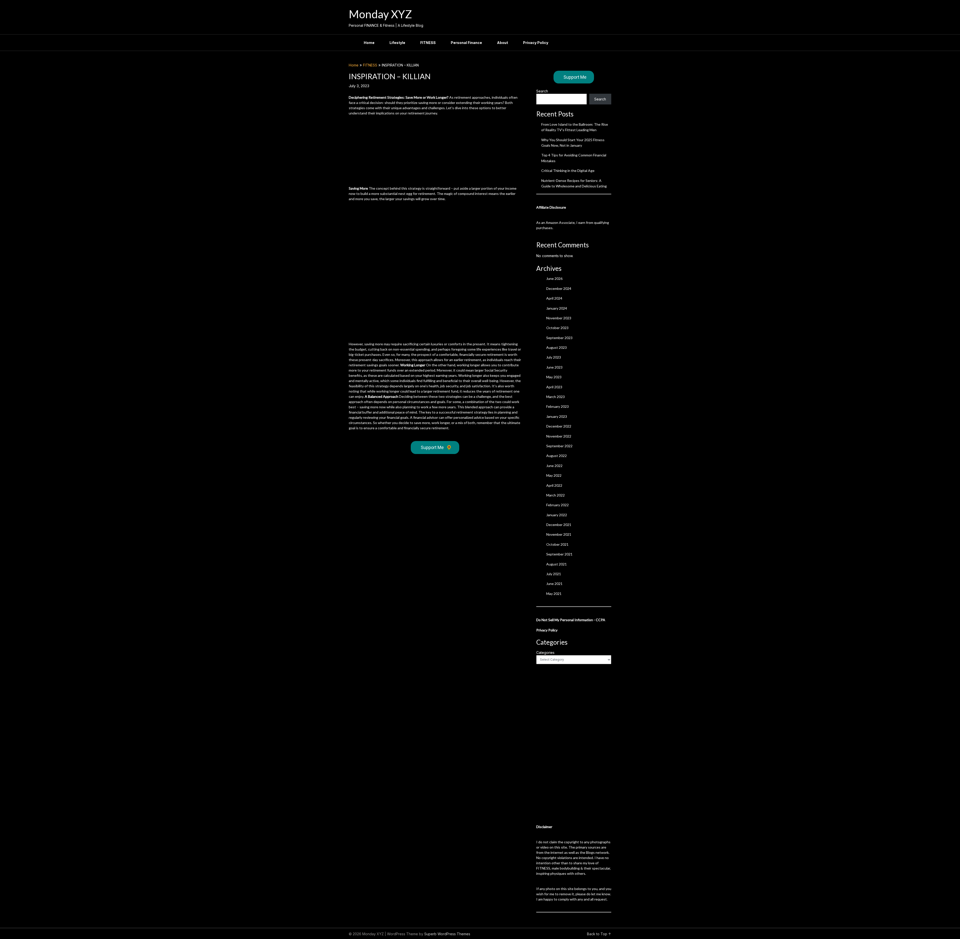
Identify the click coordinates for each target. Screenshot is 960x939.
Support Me (436, 447)
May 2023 (554, 377)
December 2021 (558, 524)
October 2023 (557, 328)
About (502, 42)
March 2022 (555, 495)
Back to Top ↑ (599, 934)
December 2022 (558, 426)
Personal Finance (466, 42)
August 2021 (556, 564)
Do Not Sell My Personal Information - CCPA (570, 620)
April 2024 (554, 298)
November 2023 (558, 318)
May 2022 (554, 475)
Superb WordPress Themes (447, 934)
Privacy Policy (535, 42)
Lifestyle (397, 42)
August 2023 (556, 347)
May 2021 (554, 593)
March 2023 (555, 397)
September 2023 (559, 338)
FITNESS (428, 42)
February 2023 (557, 406)
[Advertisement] (435, 151)
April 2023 (554, 387)
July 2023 (553, 357)
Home (369, 42)
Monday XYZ (380, 13)
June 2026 (554, 278)
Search (542, 91)
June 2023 (554, 367)
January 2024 (556, 308)
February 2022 (557, 505)
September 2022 (559, 446)
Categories (545, 652)
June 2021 (554, 583)
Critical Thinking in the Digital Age (567, 170)
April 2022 (554, 485)
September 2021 (559, 554)
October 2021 (557, 544)
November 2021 (558, 534)
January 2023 (556, 416)
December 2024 (558, 288)
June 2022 (554, 466)
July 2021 (553, 574)
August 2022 (556, 456)
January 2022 (556, 515)
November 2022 (558, 436)
